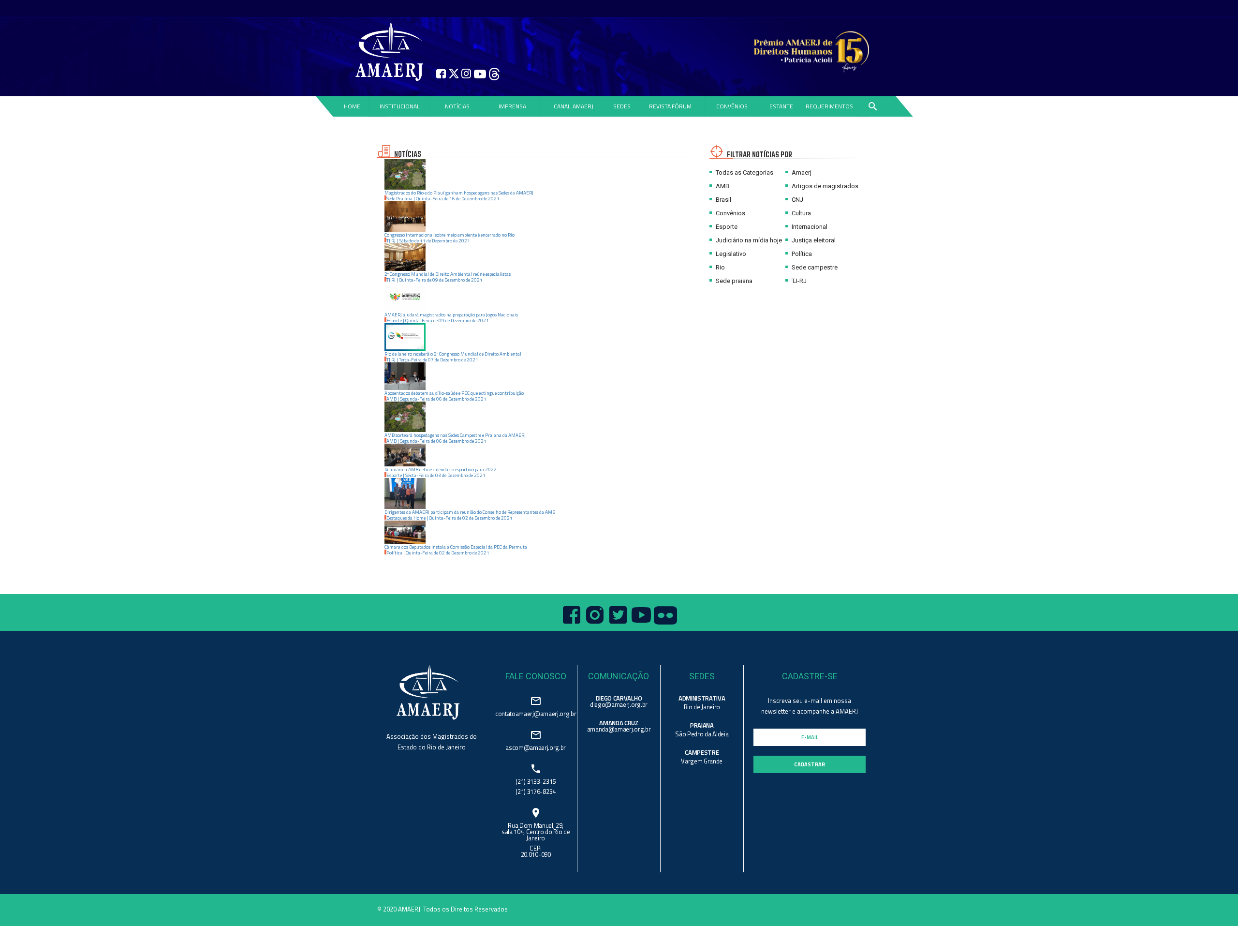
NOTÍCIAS (457, 106)
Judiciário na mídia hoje (748, 240)
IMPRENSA (512, 106)
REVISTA (660, 106)
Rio (719, 267)
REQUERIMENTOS (829, 106)
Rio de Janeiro (702, 707)
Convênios (729, 213)
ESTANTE (781, 106)
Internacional (808, 227)
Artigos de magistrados (824, 186)
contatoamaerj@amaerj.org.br (535, 713)
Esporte (725, 227)
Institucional (400, 106)
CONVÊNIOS (732, 106)
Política (801, 254)
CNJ (796, 199)
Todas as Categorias (743, 172)
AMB (721, 186)
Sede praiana (733, 281)
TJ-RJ (798, 281)
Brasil (722, 199)
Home (351, 106)
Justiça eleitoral (813, 240)
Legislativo (730, 254)
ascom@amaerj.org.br (535, 747)
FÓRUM (682, 106)
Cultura (800, 213)
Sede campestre (814, 267)
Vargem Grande (701, 761)
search (872, 106)
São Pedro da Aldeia (701, 734)
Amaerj (800, 172)
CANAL (562, 106)
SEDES (622, 106)
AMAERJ (583, 106)
